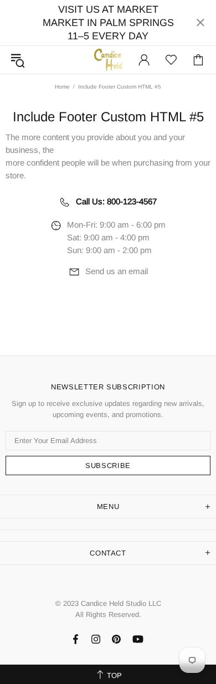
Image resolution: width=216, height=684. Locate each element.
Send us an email (116, 271)
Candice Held (108, 59)
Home (62, 87)
